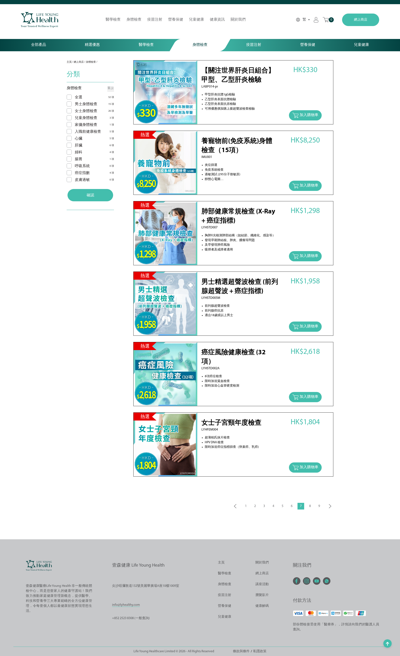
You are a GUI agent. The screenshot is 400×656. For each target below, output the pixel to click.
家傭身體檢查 (86, 125)
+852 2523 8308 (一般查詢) (131, 618)
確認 (90, 195)
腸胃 (78, 159)
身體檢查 (133, 20)
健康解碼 (262, 606)
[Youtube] (316, 581)
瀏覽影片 (262, 595)
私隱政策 (259, 651)
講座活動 (262, 584)
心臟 (78, 139)
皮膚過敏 (82, 180)
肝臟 (78, 146)
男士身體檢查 (86, 104)
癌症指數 (82, 173)
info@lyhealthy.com (126, 605)
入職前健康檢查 (88, 132)
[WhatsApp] (326, 581)
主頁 (69, 62)
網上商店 (360, 19)
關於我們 (238, 20)
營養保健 (175, 20)
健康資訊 (217, 20)
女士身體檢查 (86, 111)
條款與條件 (241, 651)
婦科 (78, 152)
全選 (78, 97)
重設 (110, 88)
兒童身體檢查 (86, 118)
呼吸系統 (82, 166)
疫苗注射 (154, 20)
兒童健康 (196, 20)
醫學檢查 (113, 20)
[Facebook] (296, 581)
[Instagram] (306, 581)
